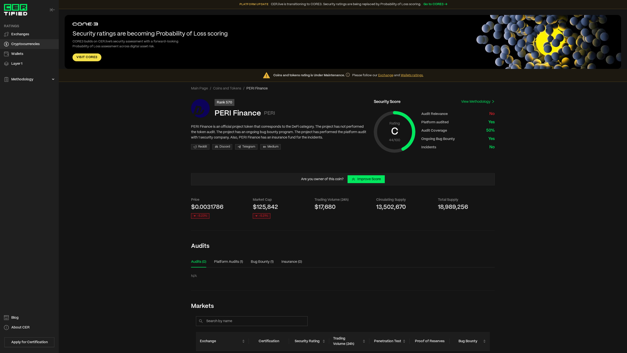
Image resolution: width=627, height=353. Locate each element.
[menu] (29, 53)
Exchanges (20, 34)
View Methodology (476, 101)
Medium (272, 146)
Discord (224, 146)
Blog (15, 317)
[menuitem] (29, 34)
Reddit (202, 146)
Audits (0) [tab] (198, 262)
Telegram (248, 146)
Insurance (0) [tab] (291, 262)
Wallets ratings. (412, 75)
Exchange (385, 75)
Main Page (199, 88)
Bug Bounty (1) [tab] (262, 262)
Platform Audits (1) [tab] (228, 262)
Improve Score (369, 179)
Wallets (17, 54)
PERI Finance (238, 113)
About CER (20, 327)
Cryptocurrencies (25, 44)
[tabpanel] (343, 276)
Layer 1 (16, 63)
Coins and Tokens (227, 88)
